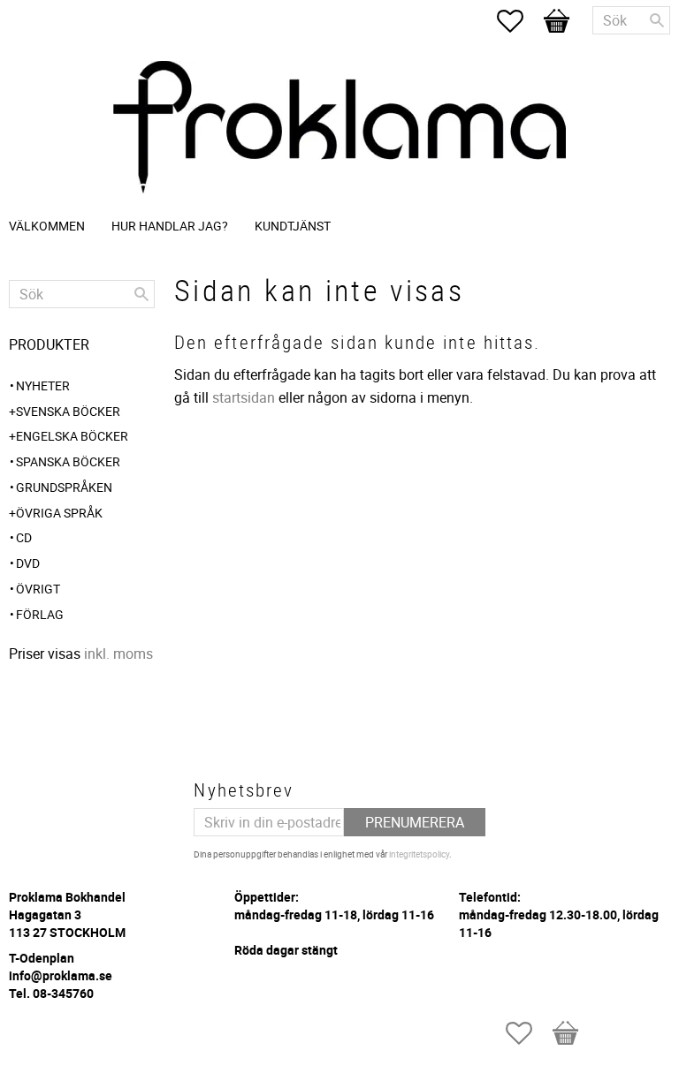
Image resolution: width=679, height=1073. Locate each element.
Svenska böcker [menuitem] (68, 411)
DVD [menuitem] (28, 563)
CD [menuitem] (24, 537)
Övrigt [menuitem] (38, 588)
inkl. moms (118, 653)
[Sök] (657, 20)
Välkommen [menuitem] (47, 225)
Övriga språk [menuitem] (59, 512)
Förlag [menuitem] (40, 614)
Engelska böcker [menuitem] (72, 435)
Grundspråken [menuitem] (64, 487)
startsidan (243, 397)
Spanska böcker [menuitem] (68, 461)
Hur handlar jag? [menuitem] (169, 225)
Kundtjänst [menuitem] (293, 225)
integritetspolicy (419, 854)
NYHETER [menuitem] (43, 385)
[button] (519, 21)
